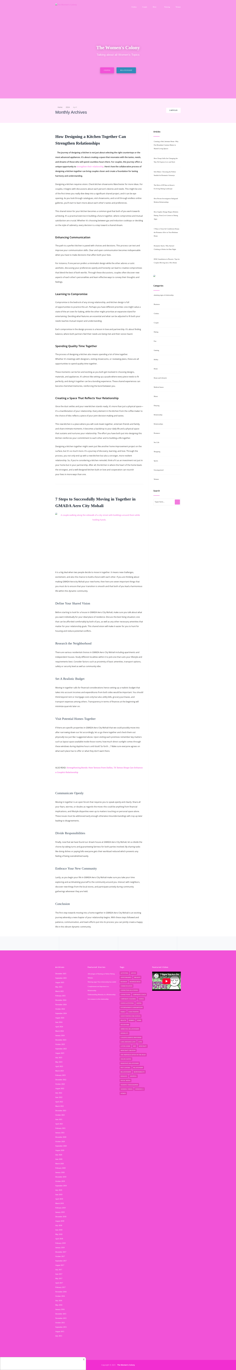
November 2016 (60, 1292)
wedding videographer (129, 1085)
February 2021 (60, 1128)
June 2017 (58, 1274)
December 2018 (60, 1217)
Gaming (156, 350)
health (123, 1020)
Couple (144, 7)
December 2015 (60, 1314)
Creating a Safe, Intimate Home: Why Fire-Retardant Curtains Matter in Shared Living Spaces (166, 145)
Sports (156, 461)
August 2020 (59, 1150)
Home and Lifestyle (160, 378)
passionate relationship (130, 1063)
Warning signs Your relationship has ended (102, 982)
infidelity (124, 1033)
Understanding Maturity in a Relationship (102, 994)
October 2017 (60, 1256)
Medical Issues (159, 387)
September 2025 (61, 978)
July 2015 (58, 1336)
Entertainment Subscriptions (132, 1007)
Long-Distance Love (128, 1042)
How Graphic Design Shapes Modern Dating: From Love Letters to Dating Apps (166, 215)
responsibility (139, 1072)
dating (139, 1003)
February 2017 (60, 1287)
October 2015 (60, 1323)
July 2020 (58, 1155)
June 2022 (58, 1097)
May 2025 (58, 987)
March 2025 (59, 991)
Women (178, 7)
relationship (138, 1067)
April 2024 (59, 1027)
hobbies (131, 1020)
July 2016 (58, 1301)
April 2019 (59, 1199)
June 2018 (58, 1230)
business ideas (135, 981)
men (134, 1046)
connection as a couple (129, 990)
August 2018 (59, 1221)
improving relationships (130, 1029)
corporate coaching (128, 999)
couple (141, 999)
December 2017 (60, 1252)
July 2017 (58, 1270)
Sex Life (156, 442)
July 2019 (58, 1190)
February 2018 (60, 1243)
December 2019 (60, 1177)
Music (156, 396)
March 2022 (59, 1106)
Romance (157, 433)
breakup (137, 977)
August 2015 (59, 1331)
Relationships (158, 424)
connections (125, 994)
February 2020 (60, 1168)
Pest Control (126, 1067)
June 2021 (58, 1119)
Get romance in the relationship (98, 999)
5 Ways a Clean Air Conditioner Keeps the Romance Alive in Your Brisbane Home (166, 232)
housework (125, 1024)
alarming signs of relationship (164, 295)
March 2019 (59, 1203)
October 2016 (60, 1296)
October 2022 (60, 1084)
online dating (126, 1059)
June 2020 (58, 1159)
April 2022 (59, 1102)
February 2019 (60, 1208)
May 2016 (58, 1305)
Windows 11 (139, 1089)
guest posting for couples (130, 1016)
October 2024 (60, 1009)
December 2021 (60, 1111)
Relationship (126, 70)
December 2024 (60, 1000)
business (124, 981)
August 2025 (59, 982)
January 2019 (60, 1212)
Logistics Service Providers (131, 1037)
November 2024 (60, 1005)
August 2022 (59, 1088)
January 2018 (60, 1248)
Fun (155, 341)
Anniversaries (126, 977)
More (154, 7)
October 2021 (60, 1115)
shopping (133, 1076)
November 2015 (60, 1318)
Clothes (134, 7)
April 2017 (59, 1283)
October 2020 (60, 1141)
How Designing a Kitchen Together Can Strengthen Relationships (90, 139)
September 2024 (61, 1013)
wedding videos (127, 1089)
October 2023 (60, 1044)
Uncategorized (158, 470)
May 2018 (58, 1234)
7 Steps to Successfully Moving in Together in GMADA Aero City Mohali (95, 502)
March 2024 (59, 1031)
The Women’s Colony (126, 1365)
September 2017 (61, 1261)
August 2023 (59, 1053)
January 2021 (60, 1133)
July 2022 (58, 1093)
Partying (167, 7)
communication (126, 986)
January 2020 (60, 1172)
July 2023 (58, 1058)
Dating (156, 332)
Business (157, 304)
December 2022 (60, 1080)
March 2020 (59, 1164)
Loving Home (125, 1046)
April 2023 (59, 1066)
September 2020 (61, 1146)
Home (156, 369)
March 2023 (59, 1071)
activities (124, 973)
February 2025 (60, 996)
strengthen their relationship (90, 166)
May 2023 (58, 1062)
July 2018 (58, 1225)
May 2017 (58, 1278)
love (140, 1042)
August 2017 (59, 1265)
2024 (68, 107)
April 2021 (59, 1124)
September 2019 (61, 1186)
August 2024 (59, 1018)
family (123, 1011)
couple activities (127, 1003)
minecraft (143, 1046)
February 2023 (60, 1075)
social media (125, 1080)
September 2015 (61, 1327)
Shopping (157, 451)
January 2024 (60, 1035)
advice (133, 973)
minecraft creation (128, 1050)
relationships (126, 1072)
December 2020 (60, 1137)
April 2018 (59, 1239)
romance (124, 1076)
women (123, 1093)
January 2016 (60, 1309)
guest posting (133, 1011)
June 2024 (58, 1022)
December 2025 (60, 974)
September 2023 (61, 1049)
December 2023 (60, 1040)
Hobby (156, 359)
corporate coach (139, 994)
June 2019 (58, 1194)
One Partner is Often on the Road (133, 1054)
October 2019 (60, 1181)
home (139, 1020)
